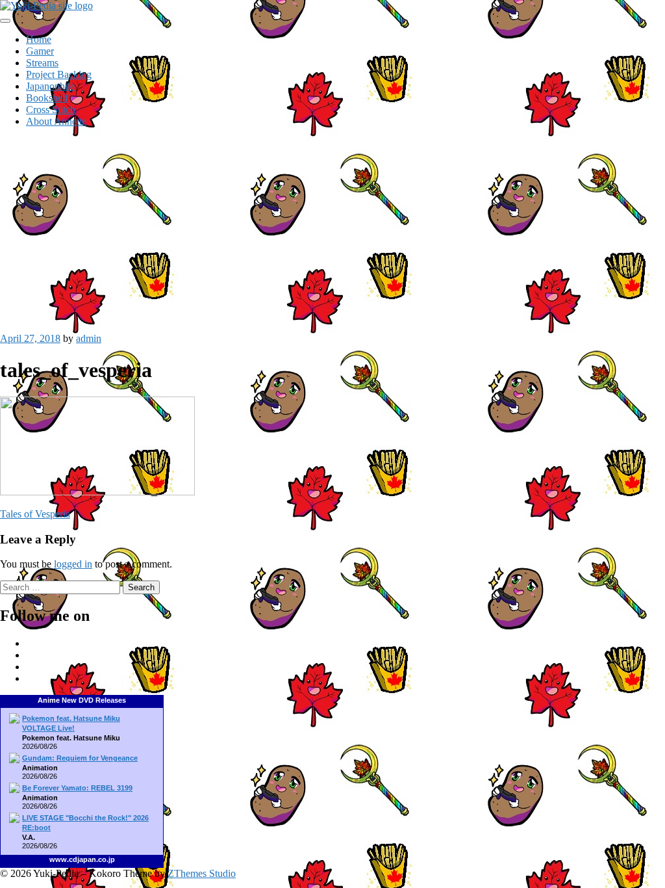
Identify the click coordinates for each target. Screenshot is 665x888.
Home (38, 39)
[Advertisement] (332, 229)
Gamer (40, 51)
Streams (42, 62)
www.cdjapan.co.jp (82, 859)
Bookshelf (47, 97)
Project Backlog (59, 74)
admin (88, 338)
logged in (73, 563)
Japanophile (50, 86)
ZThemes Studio (202, 873)
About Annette (56, 121)
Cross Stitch (50, 109)
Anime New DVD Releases (82, 700)
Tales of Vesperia (35, 513)
